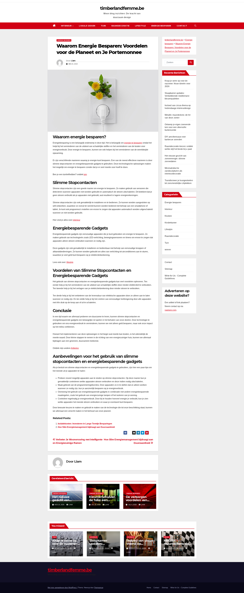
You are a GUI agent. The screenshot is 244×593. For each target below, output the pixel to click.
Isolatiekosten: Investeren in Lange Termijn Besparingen (85, 424)
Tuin (103, 26)
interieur (76, 220)
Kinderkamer (171, 223)
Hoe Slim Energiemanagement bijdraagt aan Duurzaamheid (86, 427)
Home (149, 588)
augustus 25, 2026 (63, 548)
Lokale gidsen (87, 26)
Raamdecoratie (120, 26)
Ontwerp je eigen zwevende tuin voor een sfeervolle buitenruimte (177, 127)
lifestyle (69, 262)
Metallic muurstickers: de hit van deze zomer (178, 544)
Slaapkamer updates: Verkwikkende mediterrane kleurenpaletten (177, 96)
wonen (168, 249)
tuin (85, 174)
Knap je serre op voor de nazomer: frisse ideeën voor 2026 (177, 83)
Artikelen (75, 348)
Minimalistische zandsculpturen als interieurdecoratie (173, 171)
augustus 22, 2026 (138, 548)
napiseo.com (170, 310)
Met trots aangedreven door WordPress (62, 588)
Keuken (168, 216)
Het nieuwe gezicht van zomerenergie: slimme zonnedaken (175, 158)
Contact (182, 26)
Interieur (66, 26)
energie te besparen (133, 143)
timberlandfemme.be (122, 8)
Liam (73, 61)
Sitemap (168, 269)
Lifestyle (140, 26)
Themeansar (98, 588)
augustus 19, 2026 (175, 548)
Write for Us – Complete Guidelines (183, 588)
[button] (195, 26)
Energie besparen (161, 26)
